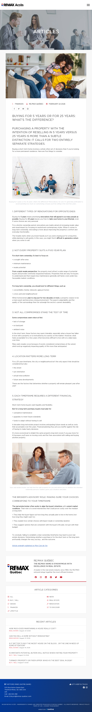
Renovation (54, 604)
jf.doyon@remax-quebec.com (20, 696)
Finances (18, 104)
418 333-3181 (12, 694)
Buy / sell (14, 600)
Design (13, 604)
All (11, 597)
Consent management (51, 706)
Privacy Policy (84, 704)
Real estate (54, 600)
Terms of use (37, 706)
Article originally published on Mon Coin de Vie (29, 546)
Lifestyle (14, 611)
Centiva (50, 709)
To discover (54, 607)
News (51, 597)
